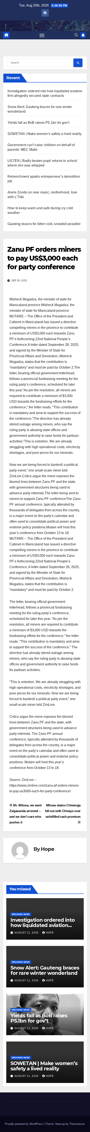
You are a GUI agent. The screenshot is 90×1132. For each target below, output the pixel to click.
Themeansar (76, 1123)
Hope (47, 849)
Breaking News (21, 914)
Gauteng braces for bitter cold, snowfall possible (44, 224)
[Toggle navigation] (42, 35)
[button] (76, 35)
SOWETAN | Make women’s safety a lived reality (44, 134)
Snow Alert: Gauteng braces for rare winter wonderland (44, 970)
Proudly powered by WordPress (24, 1123)
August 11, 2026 (26, 932)
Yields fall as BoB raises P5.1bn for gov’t (38, 122)
